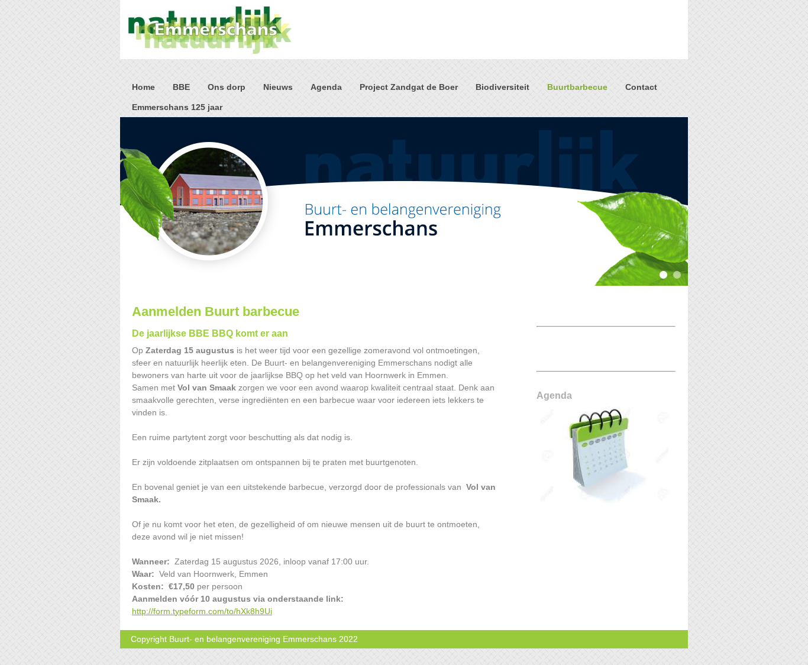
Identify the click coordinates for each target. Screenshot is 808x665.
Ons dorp (226, 87)
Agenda (326, 87)
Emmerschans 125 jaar (177, 107)
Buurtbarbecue (577, 87)
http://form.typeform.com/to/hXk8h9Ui (202, 611)
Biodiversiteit (502, 87)
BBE (181, 87)
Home (143, 87)
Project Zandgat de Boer (409, 87)
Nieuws (278, 87)
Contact (641, 87)
